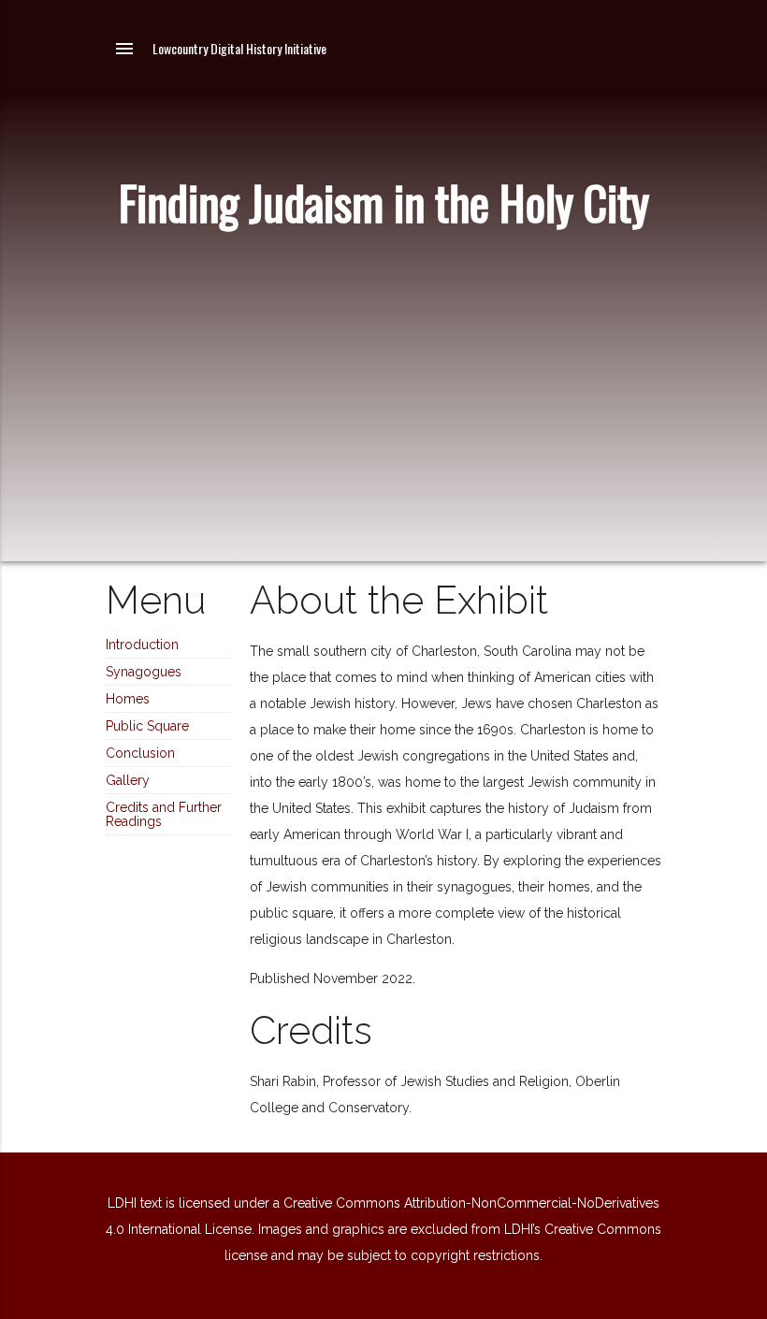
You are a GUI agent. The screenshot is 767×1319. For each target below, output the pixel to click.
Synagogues (143, 671)
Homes (128, 698)
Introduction (142, 644)
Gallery (128, 780)
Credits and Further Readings (164, 814)
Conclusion (140, 753)
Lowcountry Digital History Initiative (239, 48)
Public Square (147, 725)
